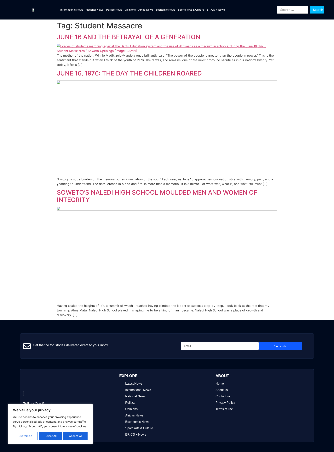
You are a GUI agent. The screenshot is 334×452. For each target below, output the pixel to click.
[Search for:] (292, 10)
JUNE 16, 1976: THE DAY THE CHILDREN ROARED (129, 73)
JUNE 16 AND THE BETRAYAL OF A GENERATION (128, 37)
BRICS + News (216, 9)
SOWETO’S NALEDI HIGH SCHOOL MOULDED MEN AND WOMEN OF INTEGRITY (157, 196)
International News (71, 9)
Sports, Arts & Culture (191, 9)
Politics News (114, 9)
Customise (25, 436)
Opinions (130, 9)
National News (94, 9)
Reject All (50, 436)
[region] (50, 424)
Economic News (165, 9)
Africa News (145, 9)
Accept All (75, 436)
